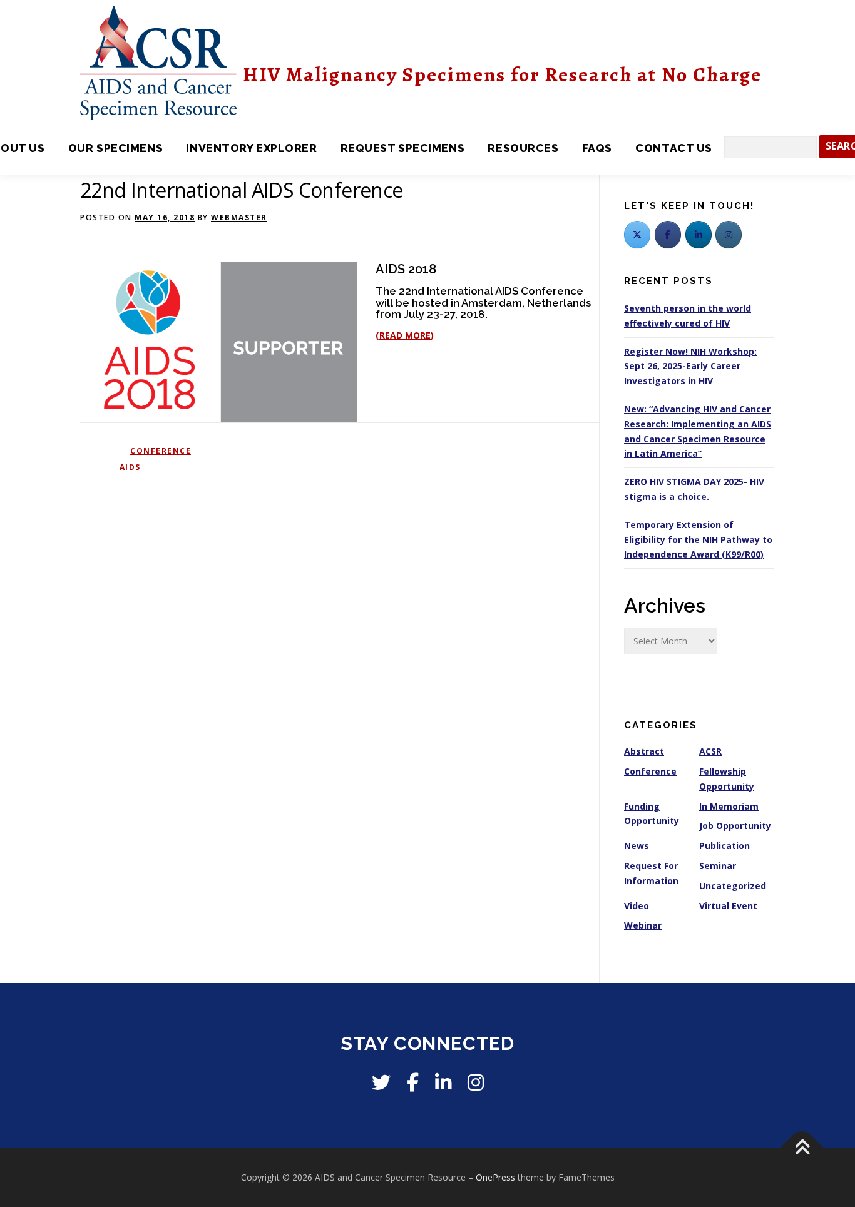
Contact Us (673, 148)
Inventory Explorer (251, 148)
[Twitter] (637, 234)
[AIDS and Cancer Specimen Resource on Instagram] (728, 234)
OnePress (495, 1177)
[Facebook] (668, 234)
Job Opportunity (735, 826)
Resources (523, 148)
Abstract (644, 751)
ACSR (710, 751)
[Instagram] (476, 1082)
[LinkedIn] (698, 234)
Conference (160, 451)
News (636, 846)
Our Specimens (115, 148)
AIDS (130, 467)
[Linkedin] (443, 1082)
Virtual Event (728, 906)
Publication (724, 846)
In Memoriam (729, 806)
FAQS (597, 148)
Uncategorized (732, 886)
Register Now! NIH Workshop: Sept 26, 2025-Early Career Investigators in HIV (690, 366)
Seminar (717, 866)
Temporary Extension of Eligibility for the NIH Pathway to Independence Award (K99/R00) (698, 540)
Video (636, 906)
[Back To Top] (802, 1148)
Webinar (643, 925)
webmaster (239, 217)
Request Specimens (402, 148)
